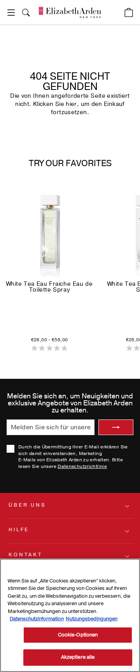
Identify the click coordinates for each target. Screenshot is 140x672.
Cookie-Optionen (78, 634)
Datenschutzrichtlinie (82, 466)
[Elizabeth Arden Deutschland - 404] (70, 12)
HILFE (19, 529)
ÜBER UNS (27, 505)
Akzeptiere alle (78, 657)
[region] (70, 615)
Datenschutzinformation (37, 618)
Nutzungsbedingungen (91, 618)
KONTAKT (25, 554)
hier (71, 104)
